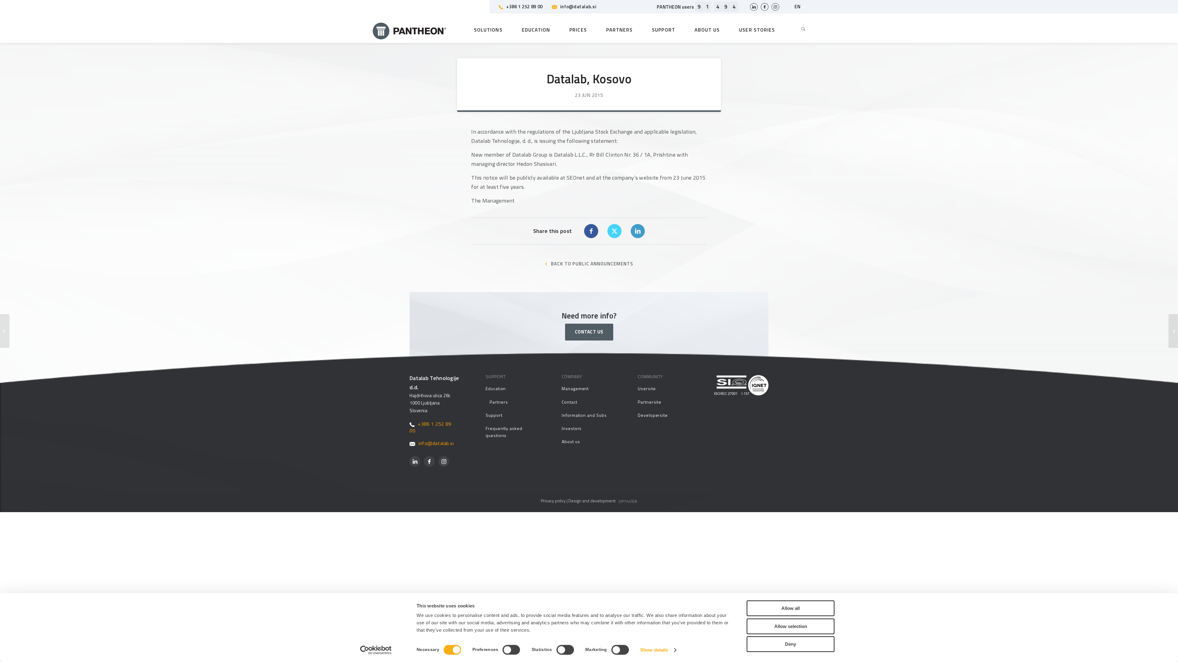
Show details (654, 649)
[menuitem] (798, 30)
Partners (499, 402)
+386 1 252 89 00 (524, 6)
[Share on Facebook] (591, 231)
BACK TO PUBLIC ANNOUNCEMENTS (592, 263)
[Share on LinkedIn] (638, 231)
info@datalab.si (578, 6)
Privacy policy (553, 500)
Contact (569, 402)
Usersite (647, 388)
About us (571, 441)
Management (575, 388)
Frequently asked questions (504, 432)
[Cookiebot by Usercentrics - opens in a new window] (376, 650)
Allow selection (790, 626)
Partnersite (649, 402)
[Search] (798, 30)
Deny (790, 644)
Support (494, 415)
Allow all (790, 608)
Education (496, 388)
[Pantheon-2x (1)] (409, 30)
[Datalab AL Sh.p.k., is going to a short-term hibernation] (5, 331)
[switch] (511, 650)
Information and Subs (584, 415)
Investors (572, 428)
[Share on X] (614, 231)
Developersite (653, 415)
